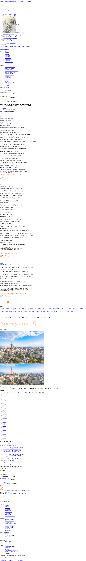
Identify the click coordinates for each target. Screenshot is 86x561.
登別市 (4, 431)
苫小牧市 (5, 423)
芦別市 (4, 412)
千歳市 (4, 422)
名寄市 (4, 400)
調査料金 (5, 7)
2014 (38, 317)
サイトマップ (8, 85)
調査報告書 (7, 55)
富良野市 (5, 414)
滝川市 (4, 410)
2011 (50, 317)
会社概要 (5, 9)
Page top (1, 485)
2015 (34, 317)
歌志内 (10, 311)
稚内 (41, 311)
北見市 (4, 404)
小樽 (62, 308)
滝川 (22, 311)
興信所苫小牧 (8, 296)
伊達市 (4, 432)
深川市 (4, 408)
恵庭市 (4, 420)
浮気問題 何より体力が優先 (6, 118)
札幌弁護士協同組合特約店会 (11, 550)
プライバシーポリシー (10, 63)
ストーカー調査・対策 (16, 35)
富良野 (57, 308)
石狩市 (4, 434)
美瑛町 (55, 311)
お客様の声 (5, 11)
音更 (75, 311)
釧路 (72, 311)
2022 (7, 317)
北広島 (22, 308)
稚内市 (4, 396)
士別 (46, 308)
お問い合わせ (8, 84)
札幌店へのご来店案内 (10, 82)
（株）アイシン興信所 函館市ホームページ (10, 174)
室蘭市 (4, 426)
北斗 (27, 308)
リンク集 (7, 553)
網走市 (4, 406)
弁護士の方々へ (10, 39)
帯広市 (4, 403)
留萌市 (4, 395)
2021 (11, 317)
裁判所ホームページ (9, 549)
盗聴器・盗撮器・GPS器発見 (11, 71)
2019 (19, 317)
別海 (19, 308)
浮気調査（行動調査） (13, 14)
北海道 (31, 308)
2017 (26, 317)
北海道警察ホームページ (10, 546)
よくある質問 (6, 10)
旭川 (77, 308)
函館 (1, 178)
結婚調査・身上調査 (12, 36)
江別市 (4, 430)
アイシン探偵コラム (9, 90)
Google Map (6, 492)
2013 (42, 317)
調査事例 (5, 6)
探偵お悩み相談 (8, 59)
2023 (3, 317)
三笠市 (4, 438)
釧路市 (4, 402)
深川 (19, 311)
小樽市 (4, 419)
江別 (15, 311)
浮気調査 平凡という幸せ (6, 264)
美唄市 (4, 416)
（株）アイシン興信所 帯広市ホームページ (10, 253)
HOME (4, 108)
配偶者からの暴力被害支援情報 (12, 551)
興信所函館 (6, 178)
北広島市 (5, 439)
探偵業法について (9, 62)
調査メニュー (6, 5)
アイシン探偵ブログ (9, 89)
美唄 (52, 311)
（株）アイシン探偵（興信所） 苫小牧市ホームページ (13, 293)
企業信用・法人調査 (12, 38)
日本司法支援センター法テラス (12, 547)
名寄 (43, 308)
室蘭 (54, 308)
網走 (48, 311)
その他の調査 (10, 40)
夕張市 (4, 399)
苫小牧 (1, 296)
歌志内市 (5, 436)
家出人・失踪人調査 (11, 15)
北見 (35, 308)
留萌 (26, 311)
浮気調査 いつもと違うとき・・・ (8, 186)
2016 (30, 317)
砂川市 (4, 415)
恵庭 (74, 308)
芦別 (60, 311)
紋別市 (4, 428)
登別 (30, 311)
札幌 (3, 311)
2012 (46, 317)
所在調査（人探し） (20, 24)
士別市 (4, 427)
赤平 (68, 311)
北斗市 (4, 435)
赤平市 (4, 411)
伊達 (11, 308)
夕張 (50, 308)
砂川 (37, 311)
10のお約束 (7, 60)
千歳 (39, 308)
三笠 (3, 308)
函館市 (4, 424)
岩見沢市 (5, 418)
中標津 (7, 308)
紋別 (44, 311)
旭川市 (4, 407)
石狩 (33, 311)
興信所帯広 (6, 256)
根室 (7, 311)
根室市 (4, 398)
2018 (23, 317)
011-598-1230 (12, 43)
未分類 (81, 308)
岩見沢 (66, 308)
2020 (15, 317)
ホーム (4, 3)
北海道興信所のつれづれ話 (9, 109)
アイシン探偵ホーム (4, 49)
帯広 (1, 256)
